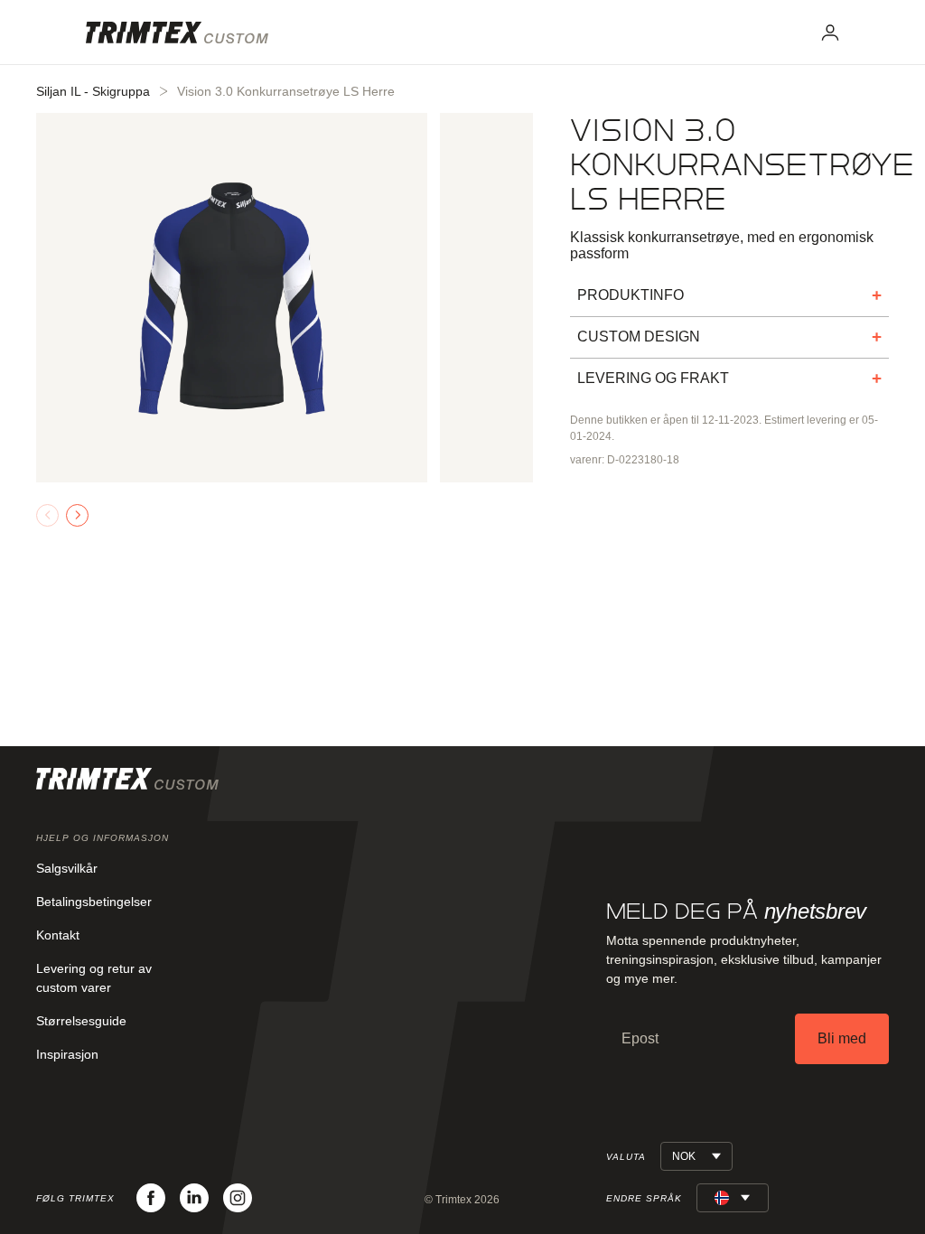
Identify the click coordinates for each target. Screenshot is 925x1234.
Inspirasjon (67, 1054)
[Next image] (77, 515)
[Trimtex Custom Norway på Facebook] (150, 1197)
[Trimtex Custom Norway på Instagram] (237, 1197)
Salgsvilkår (67, 868)
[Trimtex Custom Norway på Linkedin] (194, 1197)
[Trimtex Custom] (177, 32)
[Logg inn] (830, 32)
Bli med (842, 1038)
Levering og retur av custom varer (94, 978)
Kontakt (57, 935)
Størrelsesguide (81, 1021)
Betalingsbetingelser (94, 901)
